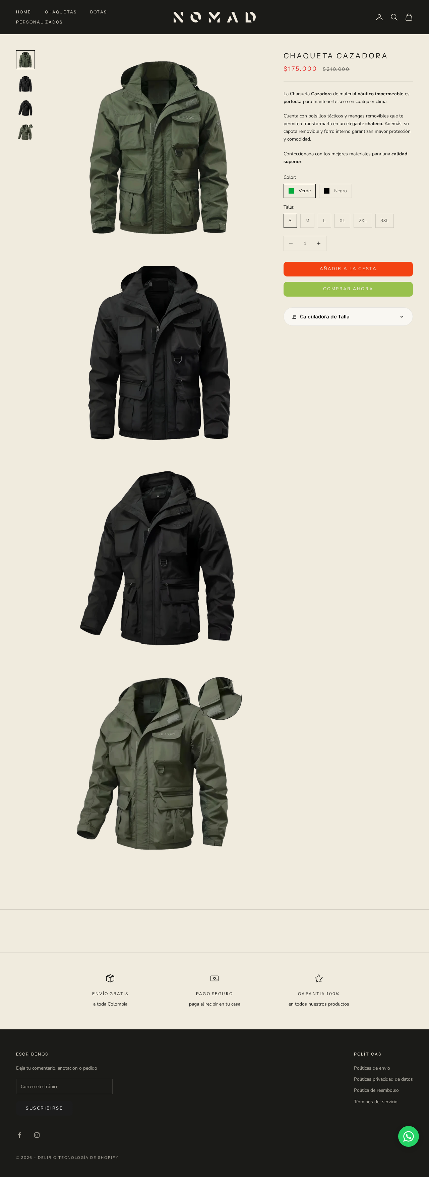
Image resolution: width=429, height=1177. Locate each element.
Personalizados (39, 21)
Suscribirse (44, 1108)
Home (24, 11)
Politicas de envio (372, 1068)
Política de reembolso (376, 1090)
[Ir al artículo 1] (25, 59)
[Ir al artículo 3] (25, 108)
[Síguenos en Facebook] (19, 1135)
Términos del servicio (375, 1101)
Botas (98, 11)
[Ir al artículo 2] (25, 83)
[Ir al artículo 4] (25, 132)
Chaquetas (61, 11)
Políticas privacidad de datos (383, 1079)
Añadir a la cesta (348, 269)
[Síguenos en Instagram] (37, 1135)
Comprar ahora (348, 289)
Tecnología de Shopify (88, 1157)
